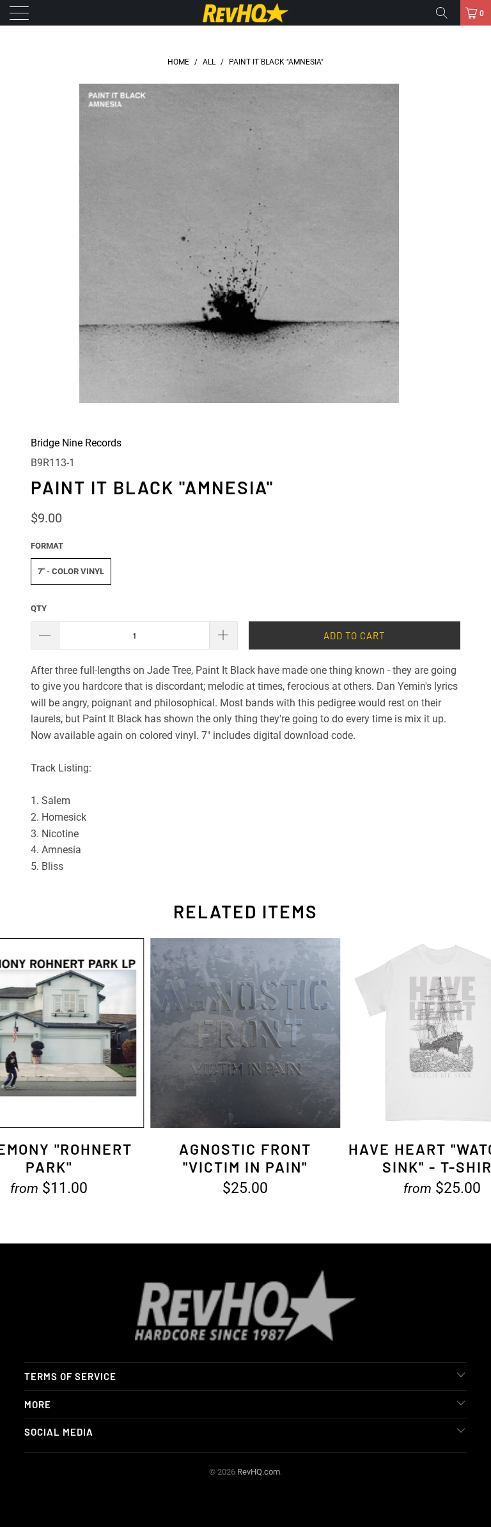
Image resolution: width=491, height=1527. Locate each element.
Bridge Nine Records (76, 443)
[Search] (446, 13)
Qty (39, 608)
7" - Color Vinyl (71, 571)
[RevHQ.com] (245, 13)
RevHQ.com (258, 1472)
